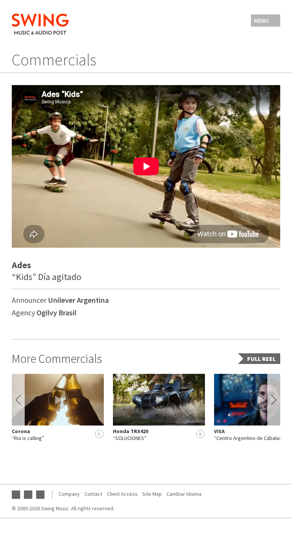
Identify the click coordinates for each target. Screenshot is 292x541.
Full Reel (261, 358)
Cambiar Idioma (184, 493)
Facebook (28, 494)
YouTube (16, 494)
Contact (93, 493)
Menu (261, 20)
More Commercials (57, 358)
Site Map (152, 493)
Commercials (54, 60)
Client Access (122, 493)
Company (69, 493)
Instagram (40, 494)
